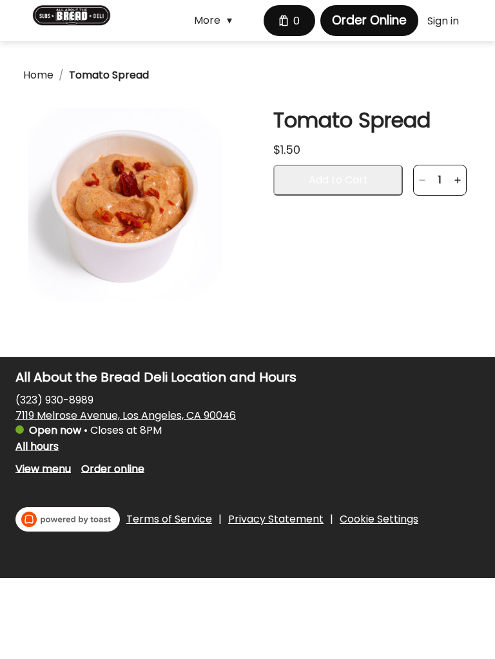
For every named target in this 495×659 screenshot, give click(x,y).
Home (38, 75)
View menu (43, 468)
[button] (216, 20)
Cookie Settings (379, 519)
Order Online (369, 20)
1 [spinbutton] (440, 180)
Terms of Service (169, 519)
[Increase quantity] (457, 180)
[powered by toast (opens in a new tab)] (67, 519)
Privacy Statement (276, 519)
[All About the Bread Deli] (71, 15)
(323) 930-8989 (54, 399)
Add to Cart (338, 179)
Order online (112, 468)
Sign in (443, 21)
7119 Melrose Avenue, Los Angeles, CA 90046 (125, 414)
